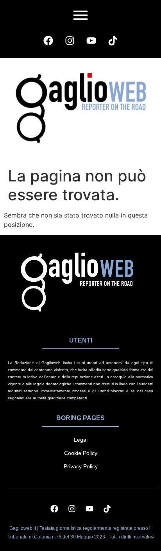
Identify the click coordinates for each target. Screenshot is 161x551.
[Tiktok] (113, 40)
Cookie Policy (80, 453)
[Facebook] (48, 40)
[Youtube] (91, 40)
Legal (81, 440)
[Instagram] (70, 40)
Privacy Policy (81, 466)
